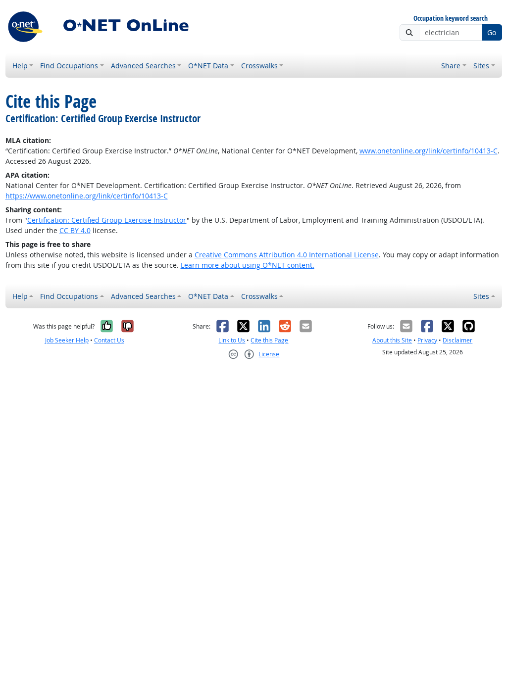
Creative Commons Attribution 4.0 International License (287, 254)
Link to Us (231, 340)
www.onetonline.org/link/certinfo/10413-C (428, 150)
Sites (481, 65)
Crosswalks (259, 65)
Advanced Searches (143, 65)
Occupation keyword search (450, 18)
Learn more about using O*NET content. (247, 265)
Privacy (427, 340)
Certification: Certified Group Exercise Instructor (107, 220)
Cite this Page (269, 340)
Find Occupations (69, 65)
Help (20, 65)
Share (450, 65)
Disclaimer (457, 340)
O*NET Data (208, 65)
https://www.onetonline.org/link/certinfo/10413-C (86, 195)
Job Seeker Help (67, 340)
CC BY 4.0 (75, 230)
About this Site (392, 340)
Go (491, 32)
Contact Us (109, 340)
